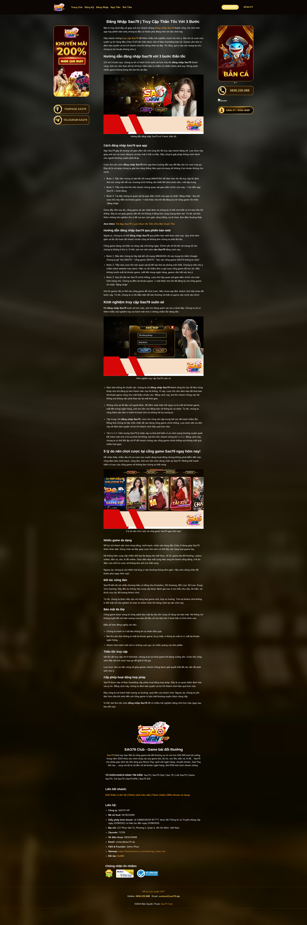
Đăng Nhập (102, 7)
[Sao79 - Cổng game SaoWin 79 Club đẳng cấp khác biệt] (59, 7)
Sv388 (120, 856)
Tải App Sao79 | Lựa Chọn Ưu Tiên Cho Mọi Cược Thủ (145, 224)
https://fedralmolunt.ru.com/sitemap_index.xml (141, 851)
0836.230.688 (143, 896)
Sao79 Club (167, 904)
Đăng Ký (89, 7)
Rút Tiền (127, 7)
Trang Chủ (77, 7)
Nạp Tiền (115, 7)
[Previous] (222, 53)
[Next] (249, 53)
